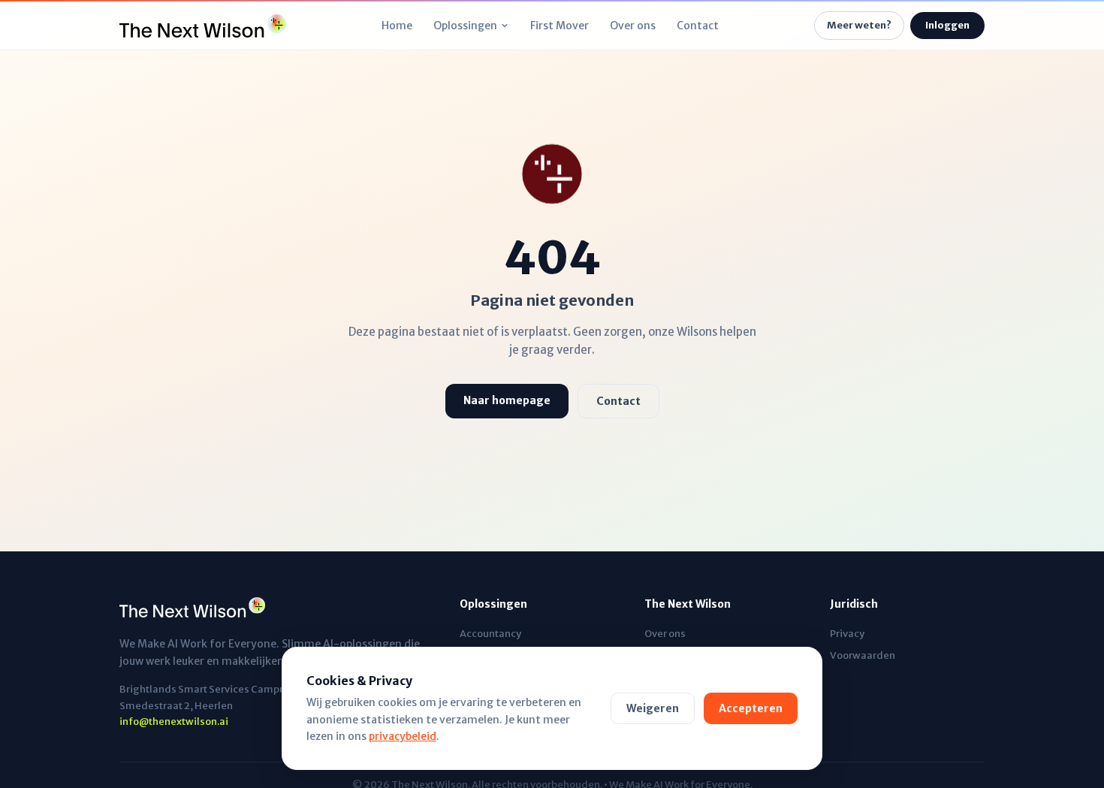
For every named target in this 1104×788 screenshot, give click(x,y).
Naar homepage (506, 400)
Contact (698, 25)
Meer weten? (859, 25)
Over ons (633, 25)
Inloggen (947, 25)
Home (397, 25)
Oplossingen (465, 25)
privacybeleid (402, 736)
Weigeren (652, 708)
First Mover (559, 25)
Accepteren (751, 708)
